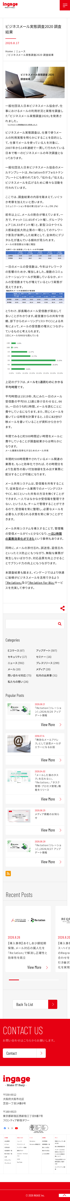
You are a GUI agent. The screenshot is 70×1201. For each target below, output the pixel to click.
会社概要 (7, 1141)
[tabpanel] (28, 939)
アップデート (43, 650)
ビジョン (6, 1144)
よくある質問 (45, 1154)
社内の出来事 (44, 675)
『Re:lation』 (13, 582)
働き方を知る (45, 1150)
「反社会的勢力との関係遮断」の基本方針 (60, 1161)
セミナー (41, 657)
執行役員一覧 (8, 1154)
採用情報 (44, 1141)
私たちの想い (15, 681)
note (18, 1159)
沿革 (5, 1157)
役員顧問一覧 (8, 1150)
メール (11, 669)
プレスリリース (44, 663)
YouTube (19, 1162)
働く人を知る (45, 1147)
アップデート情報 (21, 1147)
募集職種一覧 (46, 1144)
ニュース (21, 51)
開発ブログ (20, 1150)
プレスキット (7, 1163)
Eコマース (13, 650)
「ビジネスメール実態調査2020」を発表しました (22, 125)
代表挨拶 (7, 1147)
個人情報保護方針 (60, 1146)
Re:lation (32, 1141)
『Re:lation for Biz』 (41, 582)
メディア (40, 669)
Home (9, 51)
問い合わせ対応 (17, 675)
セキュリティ (15, 657)
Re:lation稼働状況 (35, 1144)
